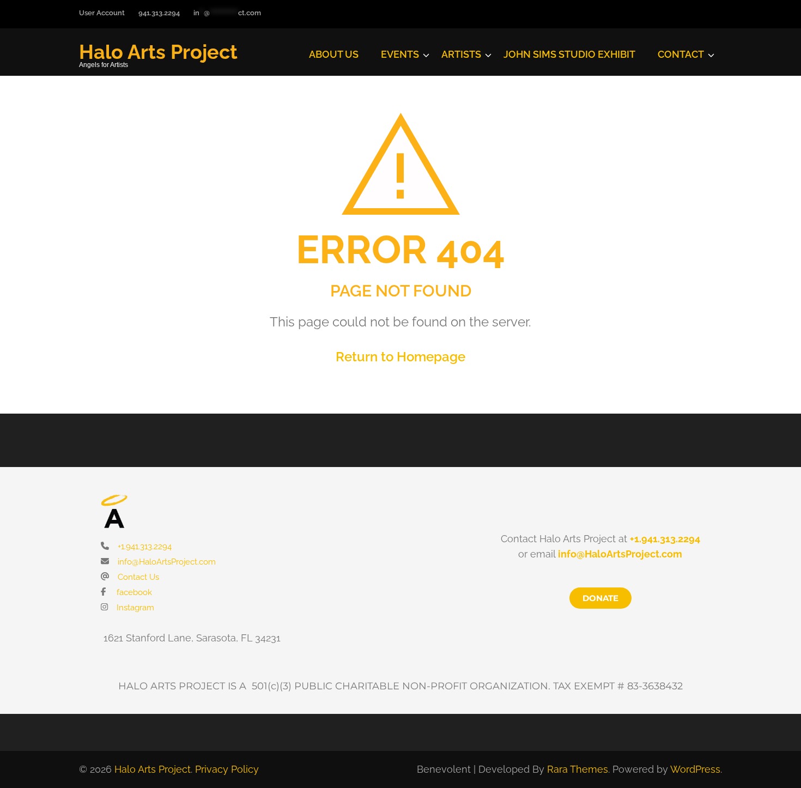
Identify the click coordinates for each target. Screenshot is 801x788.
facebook (133, 592)
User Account (102, 13)
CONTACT (681, 54)
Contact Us (137, 577)
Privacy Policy (227, 769)
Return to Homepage (400, 357)
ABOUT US (334, 54)
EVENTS (400, 54)
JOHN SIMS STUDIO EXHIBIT (569, 54)
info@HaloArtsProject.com (166, 562)
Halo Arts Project (158, 51)
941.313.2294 (159, 13)
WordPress (695, 769)
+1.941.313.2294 (144, 546)
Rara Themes (577, 769)
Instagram (134, 608)
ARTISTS (461, 54)
